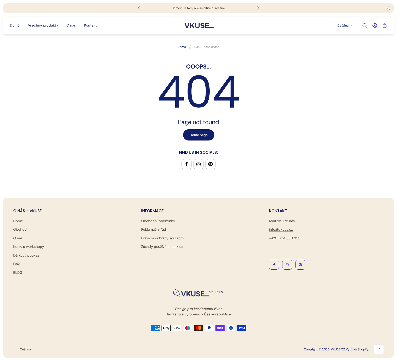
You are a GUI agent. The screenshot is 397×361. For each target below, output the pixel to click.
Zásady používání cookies (162, 246)
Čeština (343, 25)
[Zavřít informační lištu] (387, 8)
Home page (199, 135)
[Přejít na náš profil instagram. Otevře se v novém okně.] (198, 164)
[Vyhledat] (364, 25)
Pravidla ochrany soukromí (162, 238)
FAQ (16, 264)
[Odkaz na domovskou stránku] (198, 293)
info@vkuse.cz (281, 229)
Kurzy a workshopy (28, 246)
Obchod (20, 229)
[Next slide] (258, 8)
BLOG (17, 272)
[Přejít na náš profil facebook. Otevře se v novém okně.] (186, 164)
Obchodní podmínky (158, 221)
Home (18, 221)
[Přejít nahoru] (379, 349)
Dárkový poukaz (26, 255)
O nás (18, 238)
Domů (181, 47)
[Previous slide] (138, 8)
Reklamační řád (153, 229)
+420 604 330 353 (284, 238)
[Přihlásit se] (374, 25)
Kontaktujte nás (282, 221)
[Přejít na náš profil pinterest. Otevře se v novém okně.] (210, 164)
